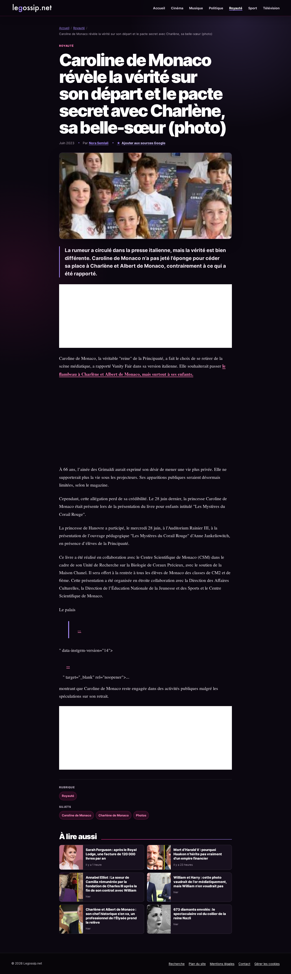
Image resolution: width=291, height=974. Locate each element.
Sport (252, 8)
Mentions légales (222, 964)
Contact (244, 964)
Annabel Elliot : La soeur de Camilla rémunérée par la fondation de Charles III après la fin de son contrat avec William (111, 883)
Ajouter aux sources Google (143, 143)
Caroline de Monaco (76, 815)
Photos (141, 815)
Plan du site (197, 964)
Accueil (159, 8)
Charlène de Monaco (113, 815)
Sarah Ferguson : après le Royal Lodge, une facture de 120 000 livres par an (111, 854)
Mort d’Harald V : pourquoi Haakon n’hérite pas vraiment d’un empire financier (197, 854)
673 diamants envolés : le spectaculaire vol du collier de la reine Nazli (199, 913)
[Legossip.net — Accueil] (31, 8)
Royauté (235, 8)
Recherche (177, 964)
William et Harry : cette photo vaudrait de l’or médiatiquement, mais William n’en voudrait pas (200, 881)
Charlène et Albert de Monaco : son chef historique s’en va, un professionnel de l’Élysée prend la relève (111, 916)
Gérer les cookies (267, 964)
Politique (216, 8)
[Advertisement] (145, 316)
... (79, 630)
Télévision (271, 8)
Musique (196, 8)
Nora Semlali (98, 143)
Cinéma (177, 8)
